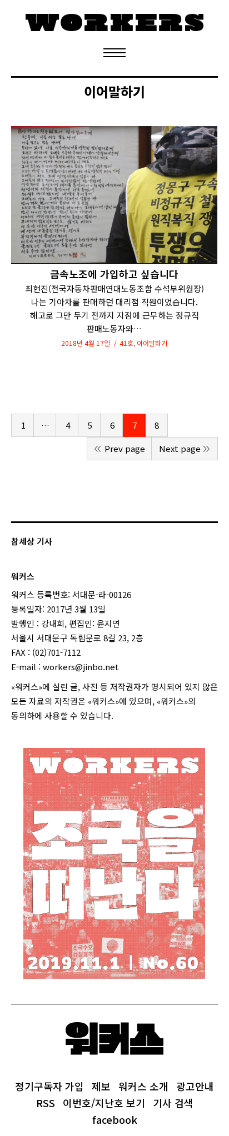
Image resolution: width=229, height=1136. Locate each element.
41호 (126, 343)
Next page (180, 448)
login (123, 715)
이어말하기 (152, 343)
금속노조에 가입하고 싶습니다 (114, 274)
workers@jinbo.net (81, 666)
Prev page (124, 448)
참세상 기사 (31, 541)
